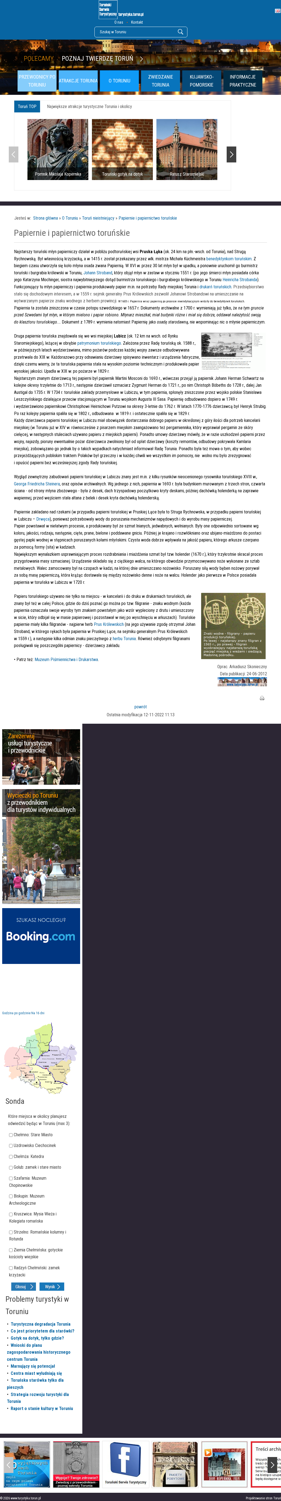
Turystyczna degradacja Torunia (41, 1324)
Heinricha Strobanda (240, 279)
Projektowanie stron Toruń (263, 1498)
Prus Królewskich (109, 624)
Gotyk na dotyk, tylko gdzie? (37, 1338)
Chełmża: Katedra (29, 1156)
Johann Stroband (97, 272)
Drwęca (43, 519)
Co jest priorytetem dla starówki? (42, 1331)
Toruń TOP (27, 106)
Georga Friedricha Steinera (37, 483)
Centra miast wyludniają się (36, 1373)
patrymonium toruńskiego (99, 343)
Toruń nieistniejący (98, 218)
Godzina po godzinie (16, 1013)
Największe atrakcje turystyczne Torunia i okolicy (89, 106)
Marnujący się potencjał (33, 1366)
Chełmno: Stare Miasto (33, 1134)
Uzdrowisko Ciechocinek (35, 1145)
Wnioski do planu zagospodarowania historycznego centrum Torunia (39, 1352)
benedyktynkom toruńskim (229, 258)
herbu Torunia (124, 638)
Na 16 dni (37, 1013)
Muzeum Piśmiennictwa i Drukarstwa (66, 659)
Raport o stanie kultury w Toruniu (42, 1408)
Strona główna (45, 218)
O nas (118, 22)
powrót (140, 706)
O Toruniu (70, 218)
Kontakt (137, 22)
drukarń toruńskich (215, 286)
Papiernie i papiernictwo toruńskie (148, 218)
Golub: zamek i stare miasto (37, 1167)
